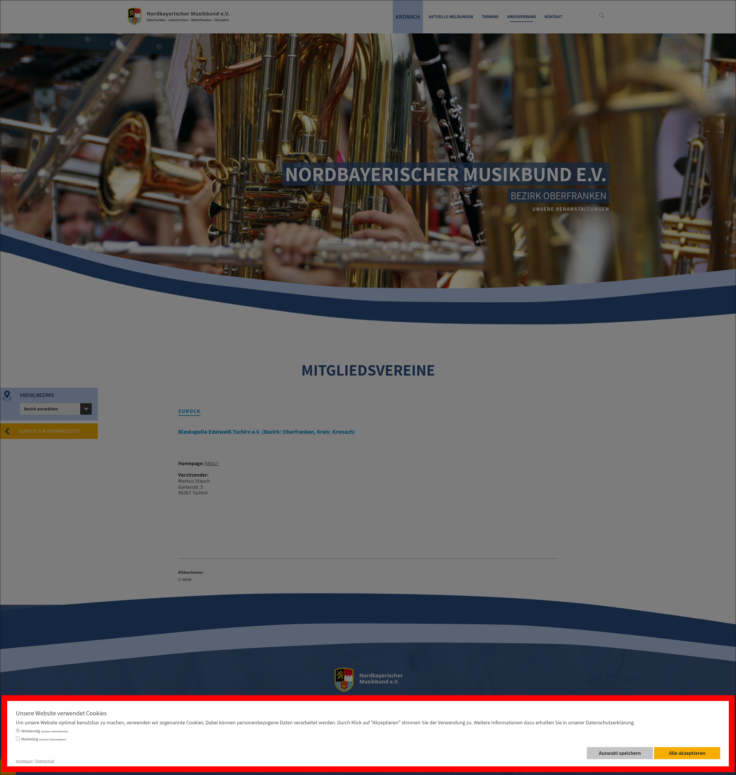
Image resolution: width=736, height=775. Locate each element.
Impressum (24, 761)
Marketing (43, 739)
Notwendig (44, 731)
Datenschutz (44, 761)
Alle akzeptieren (687, 753)
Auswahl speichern (620, 753)
